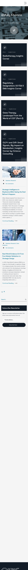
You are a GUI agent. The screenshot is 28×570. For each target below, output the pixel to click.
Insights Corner (12, 52)
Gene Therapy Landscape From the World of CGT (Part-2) (13, 116)
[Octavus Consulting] (5, 3)
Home (2, 23)
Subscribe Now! (13, 325)
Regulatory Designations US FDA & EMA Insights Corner (13, 86)
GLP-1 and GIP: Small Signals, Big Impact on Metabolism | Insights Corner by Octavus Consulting (13, 148)
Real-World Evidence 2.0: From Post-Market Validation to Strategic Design (13, 256)
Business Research (11, 180)
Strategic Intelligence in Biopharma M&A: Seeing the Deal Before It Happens (14, 192)
